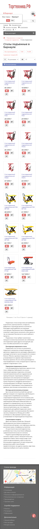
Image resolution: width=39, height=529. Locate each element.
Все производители (11, 51)
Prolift (29, 51)
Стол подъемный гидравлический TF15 (26, 82)
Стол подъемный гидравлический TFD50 (9, 176)
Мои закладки (8, 522)
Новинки (7, 508)
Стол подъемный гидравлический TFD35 (26, 145)
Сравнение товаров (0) (10, 55)
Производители (16, 25)
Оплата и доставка (11, 27)
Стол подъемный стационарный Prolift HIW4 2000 (28, 269)
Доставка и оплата (10, 492)
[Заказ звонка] (34, 516)
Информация (8, 513)
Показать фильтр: (10, 64)
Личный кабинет (9, 520)
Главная (5, 25)
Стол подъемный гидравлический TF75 (9, 145)
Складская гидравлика (12, 40)
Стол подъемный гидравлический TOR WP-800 (28, 238)
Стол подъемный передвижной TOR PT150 (10, 269)
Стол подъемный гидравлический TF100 (9, 82)
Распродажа (8, 511)
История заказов (9, 524)
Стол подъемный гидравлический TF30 (9, 114)
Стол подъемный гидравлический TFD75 (26, 176)
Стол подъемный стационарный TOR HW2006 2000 (10, 300)
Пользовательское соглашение (14, 497)
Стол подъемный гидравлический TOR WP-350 (28, 207)
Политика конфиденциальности (14, 494)
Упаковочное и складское (15, 38)
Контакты (8, 29)
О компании (24, 27)
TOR (22, 51)
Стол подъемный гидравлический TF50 (26, 114)
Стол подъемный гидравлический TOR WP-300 (11, 207)
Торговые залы (9, 501)
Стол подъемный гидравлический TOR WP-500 (11, 238)
